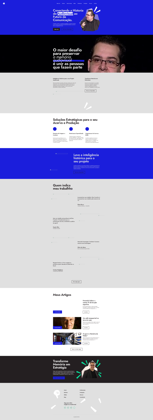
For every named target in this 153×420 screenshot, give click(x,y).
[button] (86, 312)
